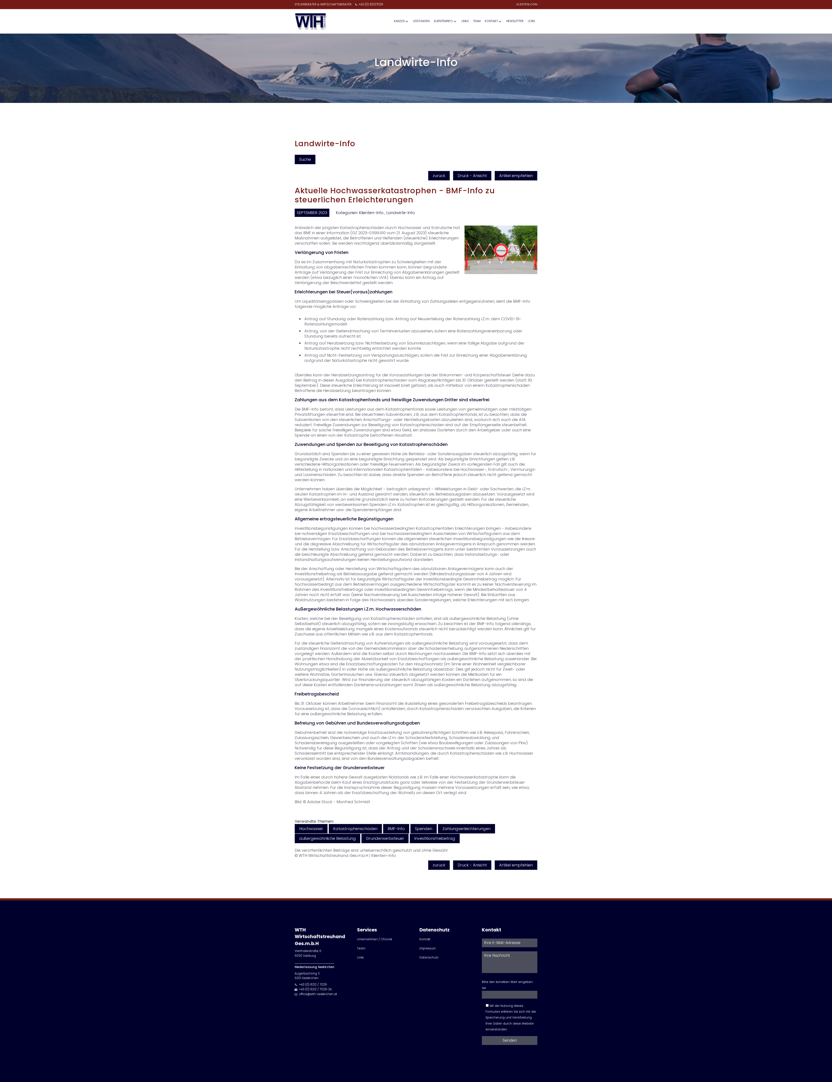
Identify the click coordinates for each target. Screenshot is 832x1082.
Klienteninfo (443, 21)
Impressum (427, 948)
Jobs (531, 21)
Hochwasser (311, 828)
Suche (305, 159)
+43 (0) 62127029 (370, 4)
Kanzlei (399, 21)
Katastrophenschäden (355, 828)
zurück (439, 175)
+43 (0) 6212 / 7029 (313, 985)
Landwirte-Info (400, 212)
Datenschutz (429, 957)
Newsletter (514, 21)
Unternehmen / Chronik (374, 939)
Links (465, 21)
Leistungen (421, 21)
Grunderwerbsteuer (385, 838)
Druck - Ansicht (472, 175)
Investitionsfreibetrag (434, 838)
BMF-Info (396, 828)
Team (477, 21)
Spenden (423, 828)
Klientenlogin (527, 4)
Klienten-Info (371, 212)
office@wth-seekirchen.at (318, 994)
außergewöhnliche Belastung (327, 838)
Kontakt (491, 21)
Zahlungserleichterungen (466, 828)
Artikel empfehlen (516, 175)
